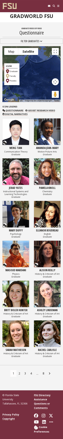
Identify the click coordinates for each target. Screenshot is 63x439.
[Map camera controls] (55, 81)
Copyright (8, 418)
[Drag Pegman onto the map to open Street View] (55, 94)
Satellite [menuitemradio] (28, 51)
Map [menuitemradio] (11, 51)
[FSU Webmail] (49, 6)
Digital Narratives (16, 114)
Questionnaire (14, 110)
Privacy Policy (10, 414)
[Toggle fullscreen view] (55, 51)
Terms (56, 101)
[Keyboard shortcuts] (21, 101)
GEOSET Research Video (41, 110)
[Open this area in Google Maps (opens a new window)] (9, 99)
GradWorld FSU (31, 16)
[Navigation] (58, 6)
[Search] (53, 6)
